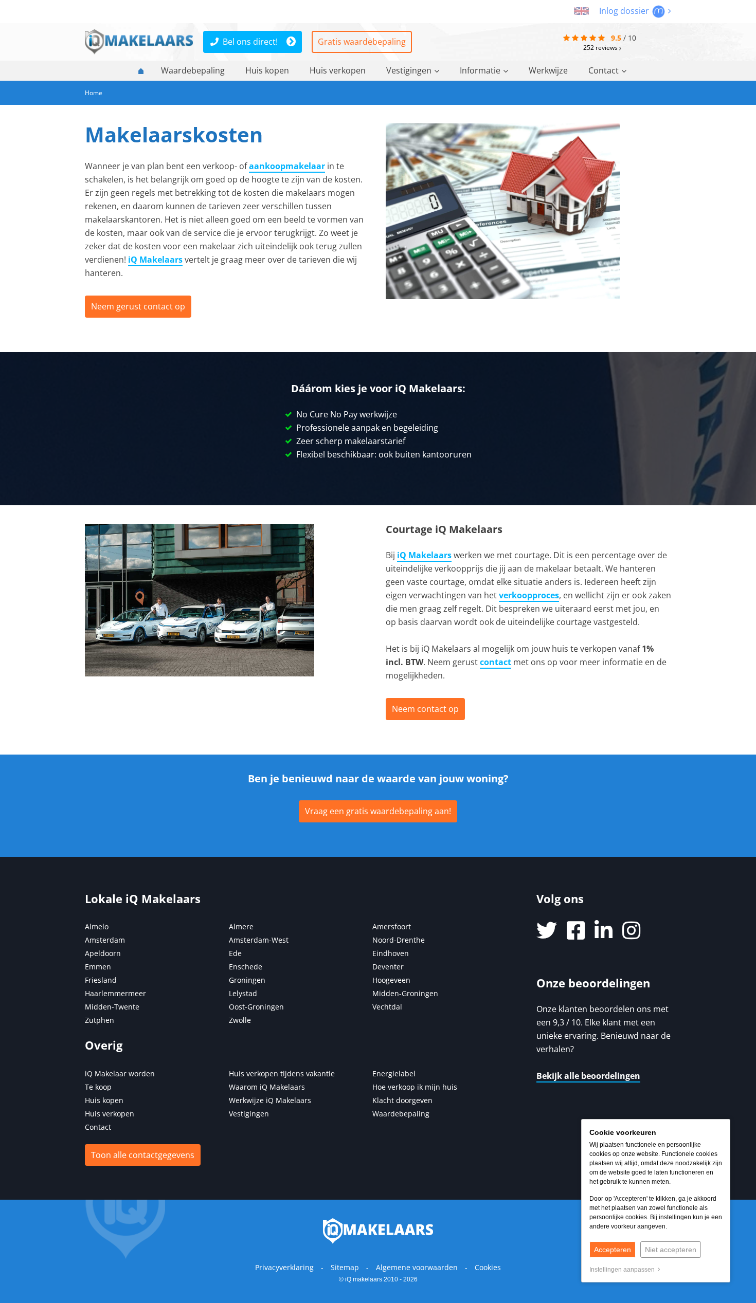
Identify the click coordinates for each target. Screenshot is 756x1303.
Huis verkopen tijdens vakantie (282, 1073)
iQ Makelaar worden (120, 1073)
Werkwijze (548, 70)
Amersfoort (391, 926)
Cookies (488, 1267)
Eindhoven (390, 953)
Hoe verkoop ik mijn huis (414, 1087)
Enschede (245, 966)
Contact (603, 70)
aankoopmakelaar (287, 166)
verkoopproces (529, 595)
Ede (235, 953)
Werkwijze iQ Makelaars (270, 1100)
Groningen (247, 980)
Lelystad (243, 993)
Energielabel (394, 1073)
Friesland (101, 980)
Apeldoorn (103, 953)
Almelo (97, 926)
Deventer (388, 966)
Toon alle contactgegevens (142, 1155)
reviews (601, 47)
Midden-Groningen (405, 993)
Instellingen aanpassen (623, 1269)
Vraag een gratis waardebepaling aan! (378, 811)
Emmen (98, 966)
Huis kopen (267, 70)
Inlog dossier (625, 10)
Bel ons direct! (250, 41)
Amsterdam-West (259, 940)
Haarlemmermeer (115, 993)
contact (495, 662)
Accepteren (612, 1249)
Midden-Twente (112, 1007)
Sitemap (345, 1267)
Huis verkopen (338, 70)
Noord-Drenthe (398, 940)
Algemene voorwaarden (417, 1267)
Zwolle (240, 1020)
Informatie (480, 70)
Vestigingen (408, 70)
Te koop (98, 1087)
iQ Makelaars (155, 259)
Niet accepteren (670, 1249)
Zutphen (99, 1020)
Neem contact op (425, 708)
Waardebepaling (193, 70)
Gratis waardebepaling (362, 41)
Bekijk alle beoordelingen (588, 1075)
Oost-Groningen (256, 1007)
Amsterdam (105, 940)
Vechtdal (387, 1007)
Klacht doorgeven (402, 1100)
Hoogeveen (391, 980)
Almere (241, 926)
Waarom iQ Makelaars (267, 1087)
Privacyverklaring (284, 1267)
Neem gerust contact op (138, 306)
